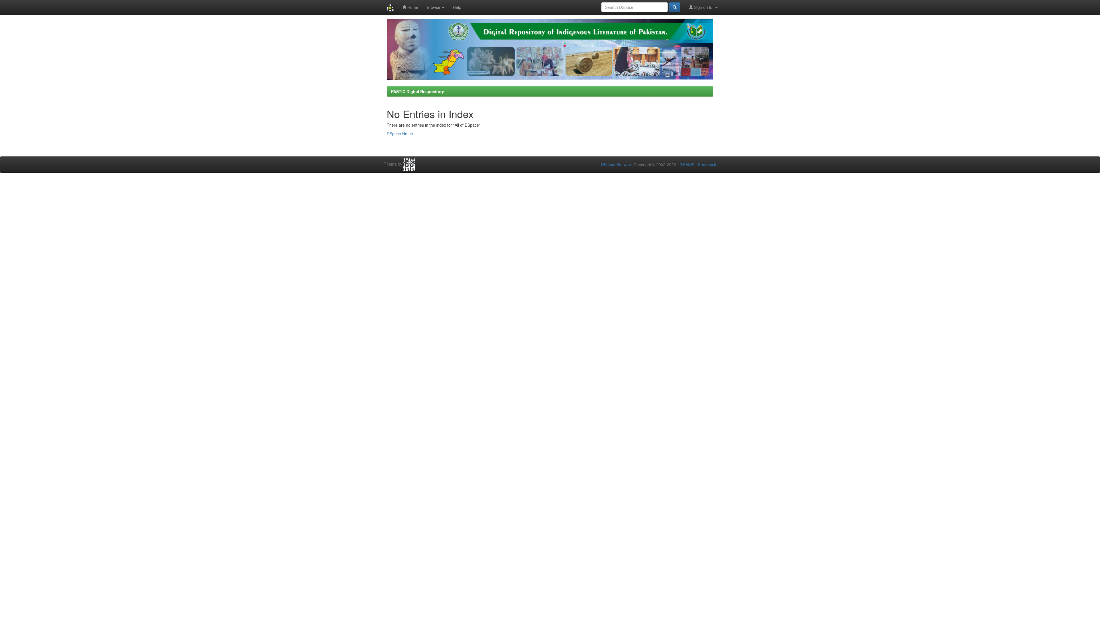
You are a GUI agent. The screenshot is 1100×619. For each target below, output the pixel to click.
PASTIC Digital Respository (417, 91)
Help (457, 7)
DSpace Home (400, 133)
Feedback (707, 164)
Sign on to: (704, 7)
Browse (434, 7)
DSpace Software (616, 164)
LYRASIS (686, 164)
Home (412, 7)
